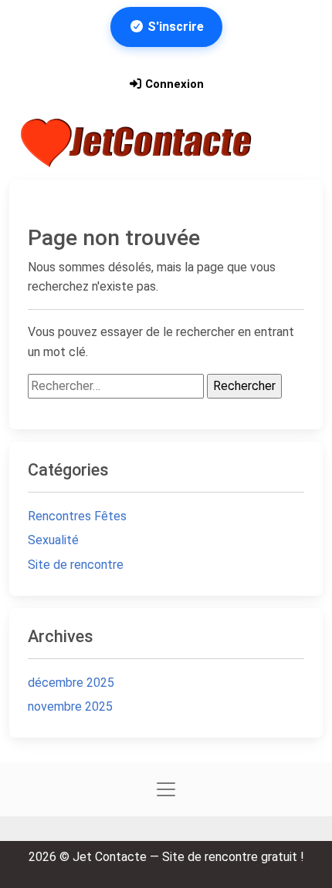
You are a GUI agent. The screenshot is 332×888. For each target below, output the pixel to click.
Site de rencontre (76, 564)
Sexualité (53, 540)
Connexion (173, 84)
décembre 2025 (71, 682)
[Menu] (293, 142)
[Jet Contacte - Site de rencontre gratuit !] (138, 143)
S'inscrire (174, 26)
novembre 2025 (70, 706)
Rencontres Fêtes (77, 516)
